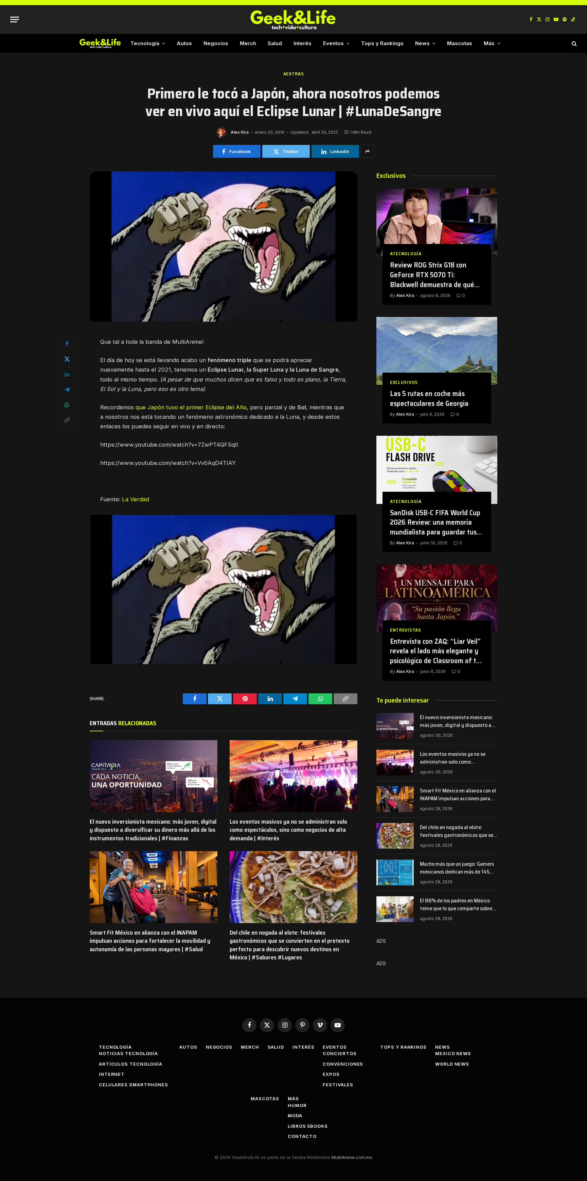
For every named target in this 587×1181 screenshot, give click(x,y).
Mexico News (453, 1053)
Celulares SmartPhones (133, 1084)
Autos (184, 43)
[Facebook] (67, 344)
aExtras (293, 73)
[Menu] (14, 19)
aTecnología (406, 253)
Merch (248, 43)
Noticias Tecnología (128, 1053)
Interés (303, 43)
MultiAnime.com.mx (352, 1157)
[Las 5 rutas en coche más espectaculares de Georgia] (436, 351)
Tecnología (144, 43)
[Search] (573, 43)
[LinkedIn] (67, 374)
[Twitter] (67, 359)
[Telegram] (67, 389)
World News (452, 1064)
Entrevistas (405, 630)
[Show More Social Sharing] (367, 151)
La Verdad (135, 499)
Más (489, 43)
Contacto (302, 1136)
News (422, 43)
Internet (112, 1074)
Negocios (215, 43)
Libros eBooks (308, 1126)
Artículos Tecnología (130, 1064)
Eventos (333, 43)
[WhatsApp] (67, 405)
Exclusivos (404, 382)
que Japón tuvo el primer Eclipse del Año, (192, 407)
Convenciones (343, 1064)
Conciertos (339, 1053)
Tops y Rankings (382, 43)
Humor (297, 1105)
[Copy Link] (67, 420)
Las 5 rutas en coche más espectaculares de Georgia (429, 398)
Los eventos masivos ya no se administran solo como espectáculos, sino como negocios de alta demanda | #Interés (288, 830)
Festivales (338, 1084)
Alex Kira (240, 132)
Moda (295, 1115)
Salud (275, 43)
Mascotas (459, 43)
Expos (331, 1074)
